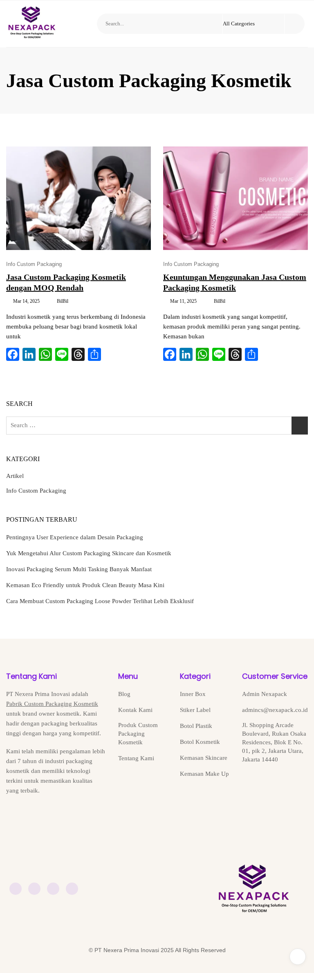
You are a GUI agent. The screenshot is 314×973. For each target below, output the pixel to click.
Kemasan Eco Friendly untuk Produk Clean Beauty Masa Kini (85, 585)
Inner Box (193, 694)
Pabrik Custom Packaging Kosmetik (52, 703)
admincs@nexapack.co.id (275, 710)
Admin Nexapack (264, 694)
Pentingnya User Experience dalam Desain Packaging (74, 537)
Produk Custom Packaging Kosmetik (138, 734)
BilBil (62, 301)
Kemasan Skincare (203, 758)
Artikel (15, 476)
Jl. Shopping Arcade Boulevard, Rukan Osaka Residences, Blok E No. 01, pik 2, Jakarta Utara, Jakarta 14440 (274, 742)
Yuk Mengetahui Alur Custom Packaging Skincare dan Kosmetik (88, 553)
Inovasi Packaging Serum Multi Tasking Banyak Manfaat (79, 569)
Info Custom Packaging (34, 264)
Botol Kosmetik (200, 742)
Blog (124, 694)
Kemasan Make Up (204, 773)
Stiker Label (195, 710)
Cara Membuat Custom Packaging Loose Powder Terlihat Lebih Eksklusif (100, 601)
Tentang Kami (136, 758)
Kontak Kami (135, 710)
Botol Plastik (196, 726)
